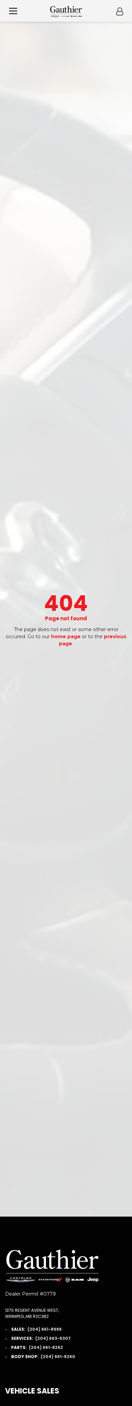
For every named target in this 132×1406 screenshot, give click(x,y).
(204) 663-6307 (53, 1338)
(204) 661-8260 (58, 1356)
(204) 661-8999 (44, 1329)
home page (66, 636)
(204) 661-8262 (46, 1347)
